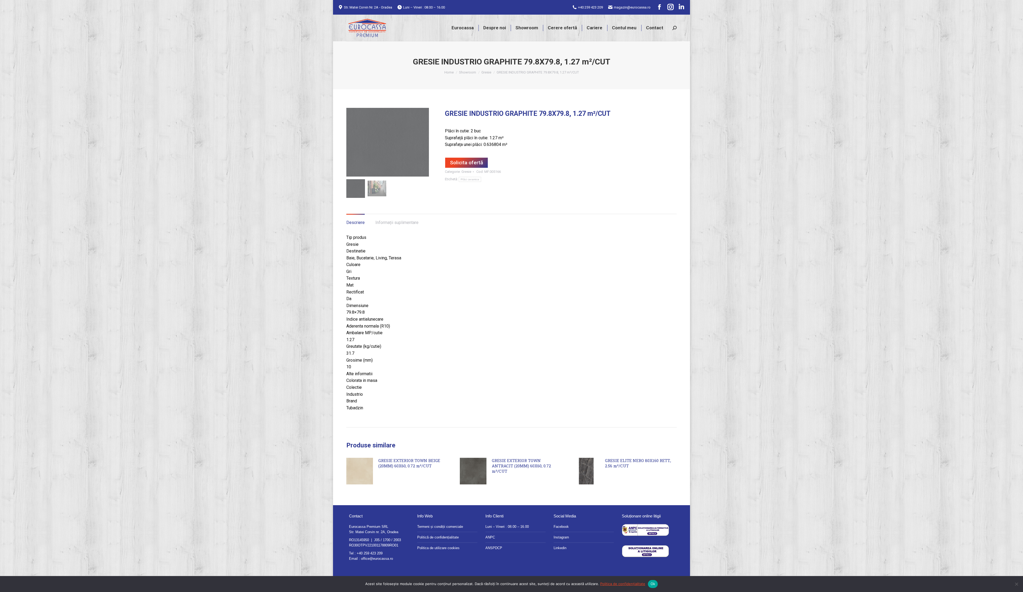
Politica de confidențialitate (622, 584)
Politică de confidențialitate (438, 537)
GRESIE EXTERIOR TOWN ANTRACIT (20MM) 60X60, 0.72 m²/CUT (521, 466)
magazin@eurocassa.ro (632, 7)
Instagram (561, 537)
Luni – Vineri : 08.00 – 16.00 (507, 527)
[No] (1016, 584)
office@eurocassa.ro (377, 559)
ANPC (490, 537)
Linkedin (560, 548)
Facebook (561, 527)
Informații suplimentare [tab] (397, 222)
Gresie (466, 172)
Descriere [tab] (355, 222)
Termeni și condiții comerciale (440, 527)
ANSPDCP (493, 548)
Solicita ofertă (466, 163)
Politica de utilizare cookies (438, 548)
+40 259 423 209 (590, 7)
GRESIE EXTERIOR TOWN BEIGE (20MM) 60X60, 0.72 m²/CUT (409, 463)
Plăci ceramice (470, 179)
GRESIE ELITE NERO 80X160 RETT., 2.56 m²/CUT (638, 463)
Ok (653, 584)
